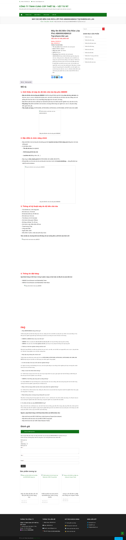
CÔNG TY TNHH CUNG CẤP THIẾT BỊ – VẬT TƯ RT (43, 6)
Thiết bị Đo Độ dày (89, 58)
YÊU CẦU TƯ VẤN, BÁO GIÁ (24, 501)
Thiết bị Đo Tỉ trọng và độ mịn (91, 55)
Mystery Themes (36, 538)
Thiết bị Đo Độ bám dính (90, 43)
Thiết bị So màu (88, 37)
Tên (22, 455)
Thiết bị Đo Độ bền (89, 52)
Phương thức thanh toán (72, 525)
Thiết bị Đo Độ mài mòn (90, 62)
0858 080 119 (52, 522)
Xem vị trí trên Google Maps (54, 531)
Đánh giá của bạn (24, 440)
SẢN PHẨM (37, 14)
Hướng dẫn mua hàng (71, 522)
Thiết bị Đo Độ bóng (89, 46)
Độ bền (58, 75)
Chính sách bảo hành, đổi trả (73, 528)
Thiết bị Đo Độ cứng (89, 40)
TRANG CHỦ (28, 14)
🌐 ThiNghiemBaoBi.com (92, 527)
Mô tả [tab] (22, 82)
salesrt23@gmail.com (52, 528)
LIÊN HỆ (54, 14)
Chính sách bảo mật (71, 531)
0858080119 (58, 41)
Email (22, 460)
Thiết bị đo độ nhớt (89, 49)
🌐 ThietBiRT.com (91, 524)
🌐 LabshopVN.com (91, 522)
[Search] (103, 29)
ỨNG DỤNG (46, 14)
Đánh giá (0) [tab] (28, 82)
